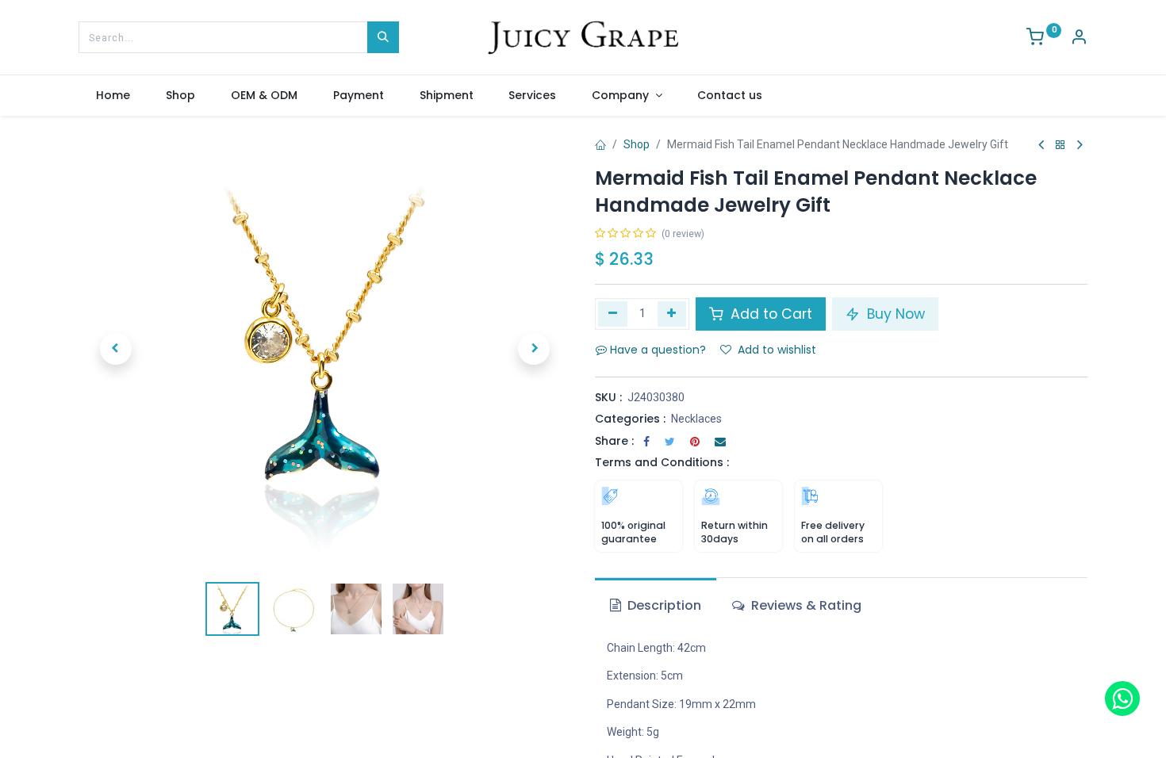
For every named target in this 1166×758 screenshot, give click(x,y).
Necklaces (696, 418)
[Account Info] (1078, 39)
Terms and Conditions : (662, 462)
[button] (115, 349)
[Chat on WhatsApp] (1122, 698)
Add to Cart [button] (769, 313)
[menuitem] (113, 96)
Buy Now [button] (894, 313)
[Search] (383, 37)
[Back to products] (1060, 145)
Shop (636, 144)
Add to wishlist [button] (777, 350)
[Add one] (672, 314)
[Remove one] (612, 314)
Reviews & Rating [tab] (804, 605)
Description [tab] (662, 605)
